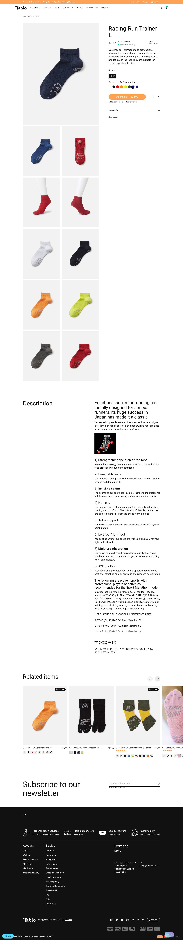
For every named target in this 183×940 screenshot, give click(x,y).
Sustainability (68, 8)
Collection (34, 8)
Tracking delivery (31, 872)
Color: (122, 82)
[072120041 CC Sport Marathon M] (45, 715)
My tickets (28, 868)
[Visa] (150, 929)
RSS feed (68, 920)
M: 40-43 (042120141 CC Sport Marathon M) (118, 626)
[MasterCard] (143, 929)
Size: (112, 70)
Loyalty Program (117, 831)
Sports (57, 8)
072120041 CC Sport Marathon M (37, 747)
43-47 (112, 76)
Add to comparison (116, 102)
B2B (48, 899)
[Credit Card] (157, 929)
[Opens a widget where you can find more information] (8, 936)
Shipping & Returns (55, 872)
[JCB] (125, 929)
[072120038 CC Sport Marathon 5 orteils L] (138, 715)
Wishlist (26, 855)
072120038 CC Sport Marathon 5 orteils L (133, 747)
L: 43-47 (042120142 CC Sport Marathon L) (117, 631)
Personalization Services (46, 831)
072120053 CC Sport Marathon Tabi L (85, 747)
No (166, 937)
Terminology (52, 868)
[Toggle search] (161, 8)
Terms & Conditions (55, 886)
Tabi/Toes (47, 8)
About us (104, 8)
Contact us (51, 903)
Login (25, 850)
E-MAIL (117, 850)
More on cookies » (175, 937)
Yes (159, 937)
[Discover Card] (118, 929)
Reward (79, 8)
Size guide (50, 859)
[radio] (110, 87)
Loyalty (169, 934)
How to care (51, 863)
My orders (28, 863)
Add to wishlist (131, 102)
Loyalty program (53, 877)
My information (30, 859)
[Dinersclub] (132, 929)
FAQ (48, 894)
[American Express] (110, 929)
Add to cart (127, 97)
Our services (91, 8)
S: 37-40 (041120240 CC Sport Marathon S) (117, 620)
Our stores (51, 855)
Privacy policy (52, 881)
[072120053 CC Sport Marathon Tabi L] (91, 715)
